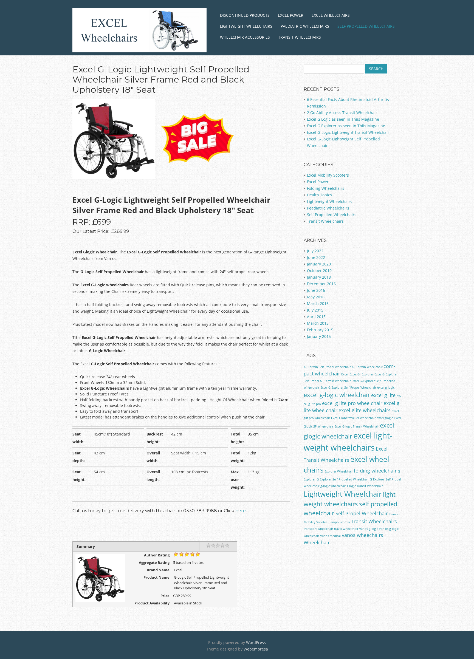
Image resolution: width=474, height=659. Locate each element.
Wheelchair (317, 542)
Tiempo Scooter (339, 522)
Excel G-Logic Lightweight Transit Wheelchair (348, 132)
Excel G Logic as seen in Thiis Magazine (343, 119)
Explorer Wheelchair (339, 471)
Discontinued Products (245, 15)
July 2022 (315, 250)
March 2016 (318, 303)
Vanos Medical (330, 536)
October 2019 (319, 270)
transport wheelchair (318, 529)
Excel (344, 374)
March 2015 (318, 323)
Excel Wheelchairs (331, 15)
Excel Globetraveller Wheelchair (353, 418)
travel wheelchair (346, 529)
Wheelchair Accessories (245, 37)
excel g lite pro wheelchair (352, 403)
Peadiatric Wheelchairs (328, 208)
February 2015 (320, 329)
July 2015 (315, 310)
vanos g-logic (368, 529)
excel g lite (383, 395)
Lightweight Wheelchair (343, 494)
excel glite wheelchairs (364, 410)
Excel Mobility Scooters (328, 175)
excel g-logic (385, 387)
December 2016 (321, 283)
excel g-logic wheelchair (337, 395)
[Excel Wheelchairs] (139, 45)
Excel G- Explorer (361, 374)
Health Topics (319, 194)
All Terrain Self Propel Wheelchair (327, 367)
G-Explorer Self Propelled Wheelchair (343, 479)
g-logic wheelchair (333, 486)
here (240, 510)
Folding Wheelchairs (325, 188)
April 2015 (316, 316)
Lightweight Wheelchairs (246, 26)
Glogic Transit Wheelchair (365, 486)
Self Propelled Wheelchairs (366, 26)
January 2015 (319, 336)
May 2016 (316, 296)
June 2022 (316, 257)
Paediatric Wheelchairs (305, 26)
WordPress (256, 642)
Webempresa (256, 649)
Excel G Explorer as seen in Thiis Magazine (346, 125)
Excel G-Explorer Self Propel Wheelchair (348, 387)
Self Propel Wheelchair (361, 513)
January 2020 (319, 264)
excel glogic (385, 418)
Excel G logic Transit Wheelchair (356, 426)
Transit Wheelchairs (299, 37)
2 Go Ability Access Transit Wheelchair (342, 112)
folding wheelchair (375, 470)
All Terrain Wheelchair (367, 367)
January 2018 (319, 277)
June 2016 (316, 290)
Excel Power (290, 15)
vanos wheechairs (362, 535)
